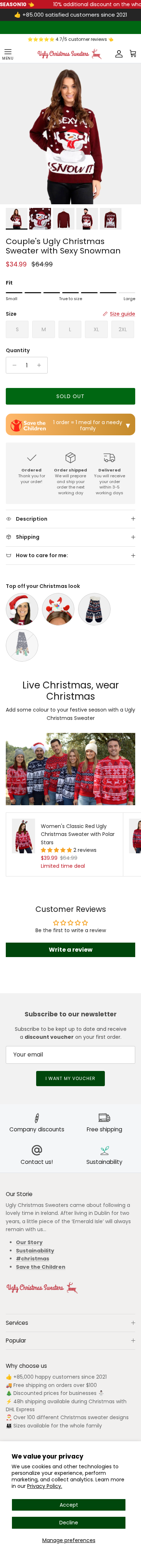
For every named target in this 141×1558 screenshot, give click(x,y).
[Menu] (8, 54)
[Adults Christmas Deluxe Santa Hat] (22, 609)
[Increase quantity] (41, 365)
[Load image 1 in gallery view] (70, 133)
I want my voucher (70, 1078)
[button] (57, 850)
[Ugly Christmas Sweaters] (69, 53)
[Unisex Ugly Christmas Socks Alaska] (22, 645)
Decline (68, 1522)
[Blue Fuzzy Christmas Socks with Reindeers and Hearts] (94, 609)
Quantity (18, 350)
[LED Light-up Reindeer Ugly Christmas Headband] (58, 609)
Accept (69, 1504)
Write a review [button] (71, 950)
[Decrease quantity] (12, 365)
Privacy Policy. (44, 1486)
